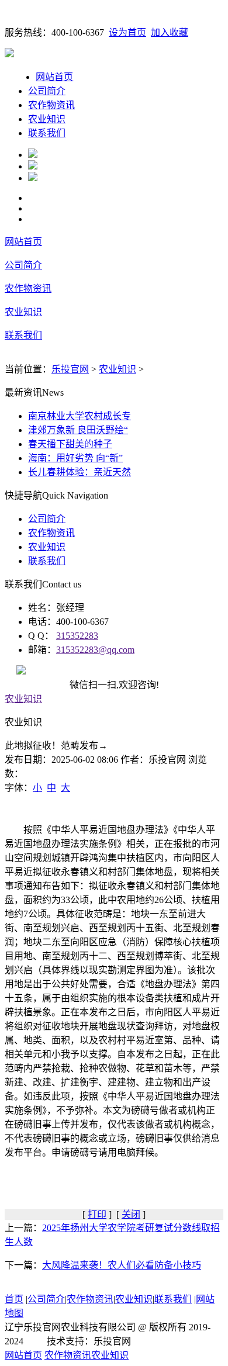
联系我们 (46, 133)
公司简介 (46, 91)
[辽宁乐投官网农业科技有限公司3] (32, 178)
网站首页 (54, 77)
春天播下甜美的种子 (70, 444)
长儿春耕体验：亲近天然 (79, 472)
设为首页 (127, 32)
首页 (14, 1299)
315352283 (77, 636)
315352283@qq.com (95, 650)
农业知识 (46, 119)
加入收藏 (169, 32)
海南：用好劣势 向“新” (75, 458)
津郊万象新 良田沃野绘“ (78, 430)
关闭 (131, 1214)
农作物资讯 (51, 105)
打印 (97, 1214)
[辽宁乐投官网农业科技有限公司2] (32, 166)
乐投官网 (70, 369)
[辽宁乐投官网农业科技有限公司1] (32, 155)
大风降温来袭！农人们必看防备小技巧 (121, 1265)
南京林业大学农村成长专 (79, 416)
